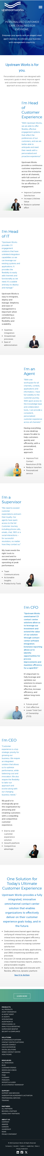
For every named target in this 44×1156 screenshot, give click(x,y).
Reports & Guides (9, 1082)
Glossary (5, 1077)
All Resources (7, 1063)
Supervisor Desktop (10, 1029)
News (4, 1132)
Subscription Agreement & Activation (17, 1095)
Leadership (6, 1129)
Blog (4, 1065)
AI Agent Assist (8, 1014)
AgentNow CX (7, 1022)
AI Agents (6, 1017)
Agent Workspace (9, 1012)
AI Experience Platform (11, 1040)
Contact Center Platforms (13, 1042)
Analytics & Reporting (11, 1026)
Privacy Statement (9, 1134)
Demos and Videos (9, 1070)
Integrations (7, 1019)
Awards (5, 1124)
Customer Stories (9, 1068)
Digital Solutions (9, 1049)
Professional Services (11, 1098)
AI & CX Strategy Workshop (13, 1085)
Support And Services (10, 1093)
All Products (7, 1009)
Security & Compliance (11, 1031)
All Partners (7, 1109)
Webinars (6, 1072)
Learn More (22, 996)
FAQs (4, 1075)
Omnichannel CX (8, 1024)
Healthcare (7, 1054)
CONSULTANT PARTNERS (11, 1113)
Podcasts (5, 1080)
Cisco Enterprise (9, 1047)
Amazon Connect (9, 1045)
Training (5, 1100)
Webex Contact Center (11, 1052)
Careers (5, 1127)
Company (5, 1122)
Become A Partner (9, 1111)
